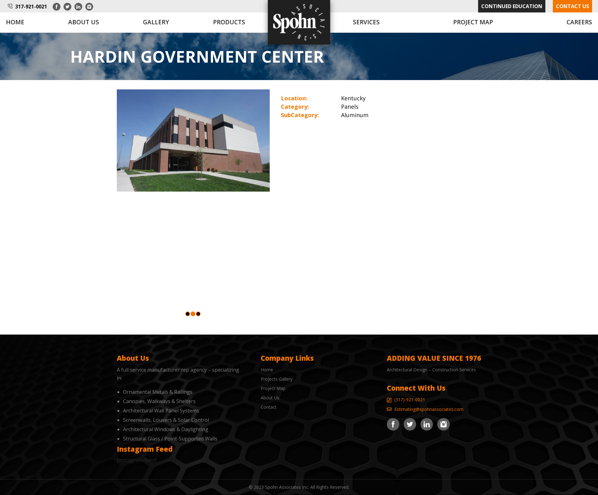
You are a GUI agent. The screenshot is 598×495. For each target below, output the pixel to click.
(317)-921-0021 (409, 399)
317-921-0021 (31, 6)
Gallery (156, 22)
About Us (270, 398)
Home (15, 22)
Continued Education (511, 6)
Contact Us (572, 6)
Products (229, 22)
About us (83, 22)
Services (366, 22)
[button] (187, 314)
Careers (579, 22)
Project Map (473, 22)
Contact (269, 407)
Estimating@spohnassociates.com (428, 409)
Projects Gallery (276, 379)
